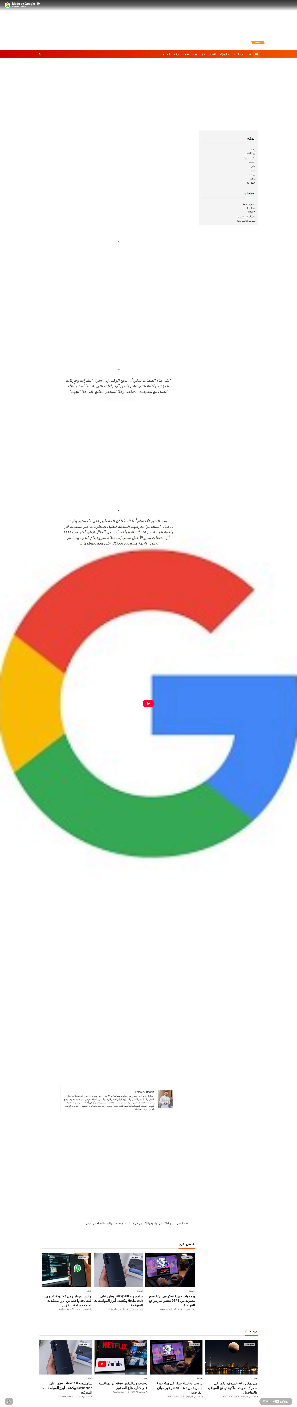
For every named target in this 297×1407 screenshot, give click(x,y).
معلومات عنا (248, 204)
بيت (249, 54)
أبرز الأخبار (238, 54)
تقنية (195, 54)
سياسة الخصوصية (246, 220)
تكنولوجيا (192, 1291)
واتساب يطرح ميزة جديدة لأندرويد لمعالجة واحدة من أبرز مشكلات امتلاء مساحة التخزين (67, 1300)
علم (203, 54)
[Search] (40, 54)
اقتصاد (213, 54)
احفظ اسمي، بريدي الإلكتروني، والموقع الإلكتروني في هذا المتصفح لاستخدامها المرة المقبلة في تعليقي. (137, 1223)
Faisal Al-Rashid (167, 1309)
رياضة (186, 54)
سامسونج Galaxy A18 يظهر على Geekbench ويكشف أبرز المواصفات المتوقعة (118, 1300)
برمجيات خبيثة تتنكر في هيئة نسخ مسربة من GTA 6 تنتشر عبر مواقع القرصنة (172, 1300)
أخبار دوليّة (224, 54)
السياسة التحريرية (246, 216)
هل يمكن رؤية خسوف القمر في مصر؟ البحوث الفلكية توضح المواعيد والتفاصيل (232, 1387)
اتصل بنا (166, 54)
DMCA (251, 212)
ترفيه (176, 54)
